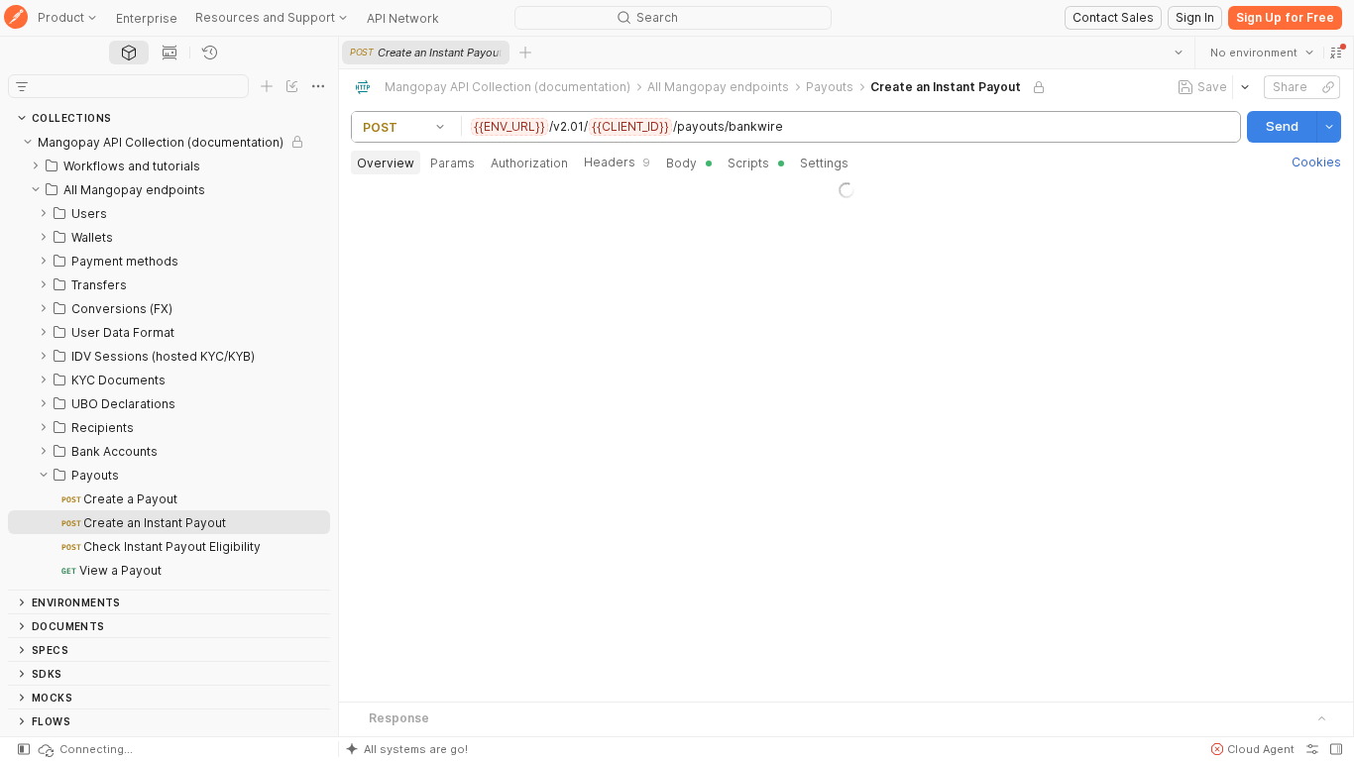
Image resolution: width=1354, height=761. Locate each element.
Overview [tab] (385, 163)
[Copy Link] (1328, 87)
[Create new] (267, 86)
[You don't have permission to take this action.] (525, 52)
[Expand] (36, 165)
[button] (1336, 52)
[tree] (169, 360)
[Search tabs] (1178, 52)
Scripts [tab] (748, 163)
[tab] (129, 52)
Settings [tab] (824, 163)
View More (846, 698)
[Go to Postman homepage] (16, 18)
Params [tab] (452, 163)
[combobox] (1261, 52)
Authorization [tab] (529, 163)
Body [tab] (681, 163)
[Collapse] (28, 142)
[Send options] (1329, 127)
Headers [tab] (617, 162)
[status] (84, 749)
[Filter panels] (22, 86)
